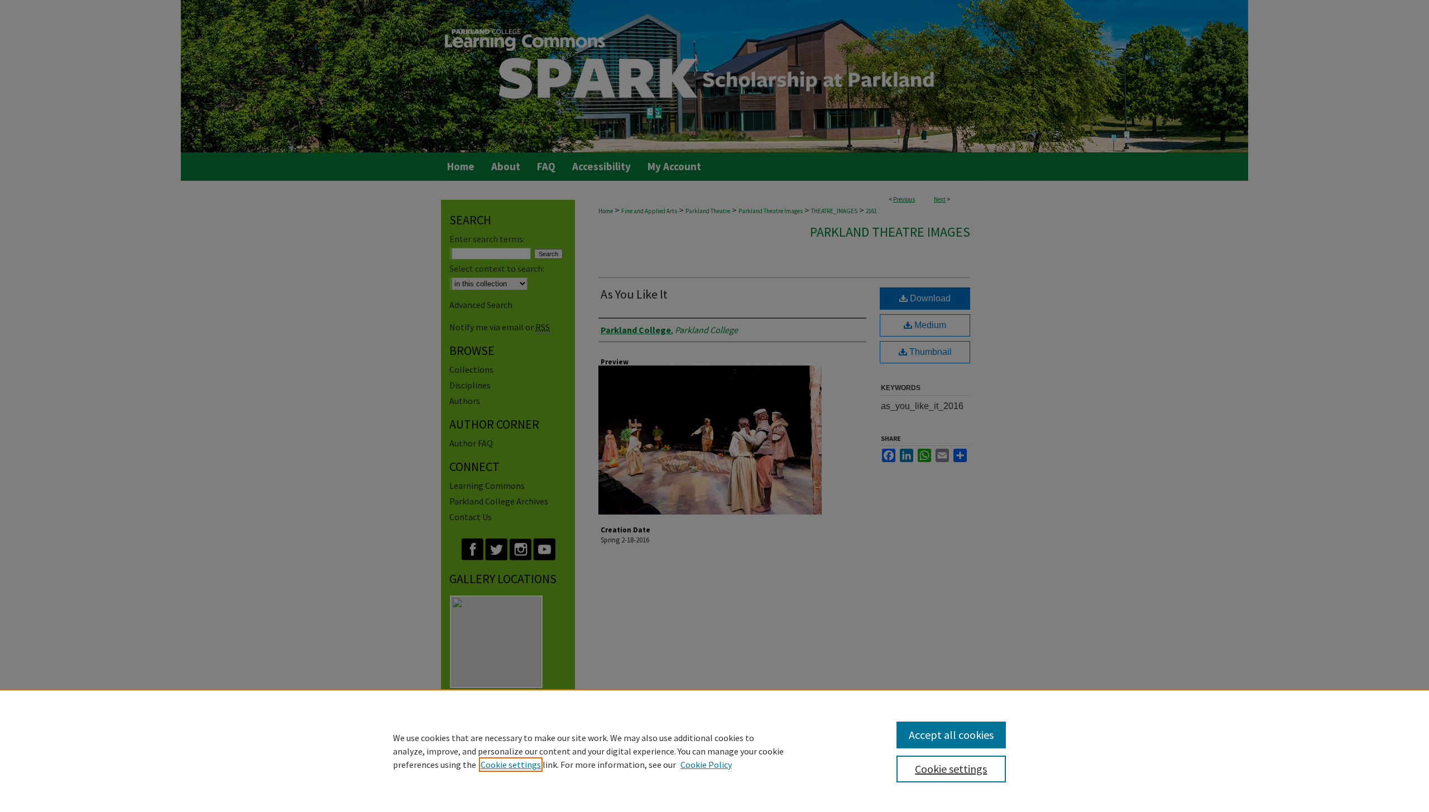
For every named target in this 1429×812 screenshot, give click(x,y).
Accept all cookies (951, 735)
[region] (714, 750)
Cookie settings (511, 764)
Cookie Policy (706, 764)
